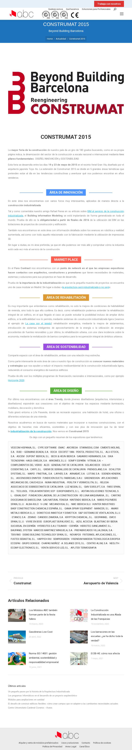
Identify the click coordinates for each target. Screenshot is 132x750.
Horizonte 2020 (16, 380)
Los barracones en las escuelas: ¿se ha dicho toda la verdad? (107, 636)
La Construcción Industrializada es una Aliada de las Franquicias (106, 614)
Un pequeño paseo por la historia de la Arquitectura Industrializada (39, 691)
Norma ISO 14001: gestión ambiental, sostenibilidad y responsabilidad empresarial (44, 658)
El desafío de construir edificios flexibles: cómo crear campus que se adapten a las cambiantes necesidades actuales (63, 703)
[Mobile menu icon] (121, 14)
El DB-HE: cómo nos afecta (105, 653)
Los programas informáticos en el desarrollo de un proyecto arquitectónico (42, 695)
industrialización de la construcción (31, 431)
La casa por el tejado (38, 323)
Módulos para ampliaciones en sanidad (26, 699)
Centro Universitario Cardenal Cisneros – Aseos (30, 707)
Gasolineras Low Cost (40, 631)
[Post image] (17, 615)
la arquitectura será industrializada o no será (85, 287)
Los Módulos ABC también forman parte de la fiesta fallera (43, 614)
